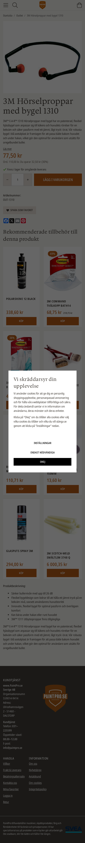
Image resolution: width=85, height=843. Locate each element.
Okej (42, 462)
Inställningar (42, 443)
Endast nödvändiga (43, 452)
